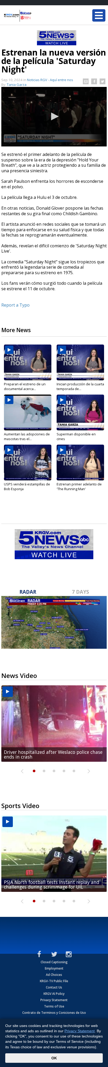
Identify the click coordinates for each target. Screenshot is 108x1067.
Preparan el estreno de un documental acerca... (25, 386)
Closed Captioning (54, 962)
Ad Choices (54, 974)
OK (54, 1058)
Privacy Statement (54, 1000)
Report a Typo (15, 305)
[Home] (35, 15)
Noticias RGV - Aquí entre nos (50, 79)
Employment (54, 968)
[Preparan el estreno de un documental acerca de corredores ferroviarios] (27, 362)
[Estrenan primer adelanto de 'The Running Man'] (80, 462)
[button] (54, 116)
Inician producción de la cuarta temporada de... (80, 386)
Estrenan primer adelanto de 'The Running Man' (79, 486)
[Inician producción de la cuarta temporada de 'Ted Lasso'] (80, 362)
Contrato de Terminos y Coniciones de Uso (54, 1012)
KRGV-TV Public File (54, 981)
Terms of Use (54, 1006)
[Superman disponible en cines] (80, 412)
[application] (54, 116)
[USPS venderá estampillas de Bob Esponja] (27, 462)
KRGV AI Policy (54, 993)
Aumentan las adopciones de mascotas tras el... (27, 436)
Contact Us (54, 987)
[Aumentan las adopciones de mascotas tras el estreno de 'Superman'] (27, 412)
